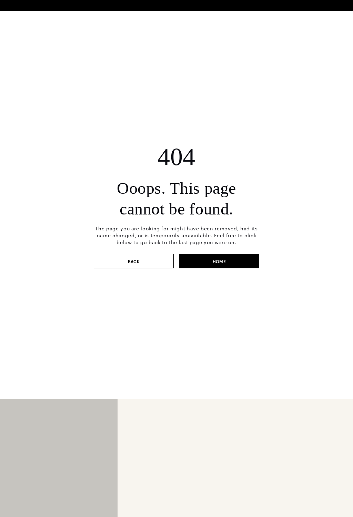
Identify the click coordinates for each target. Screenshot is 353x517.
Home (219, 261)
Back (134, 261)
